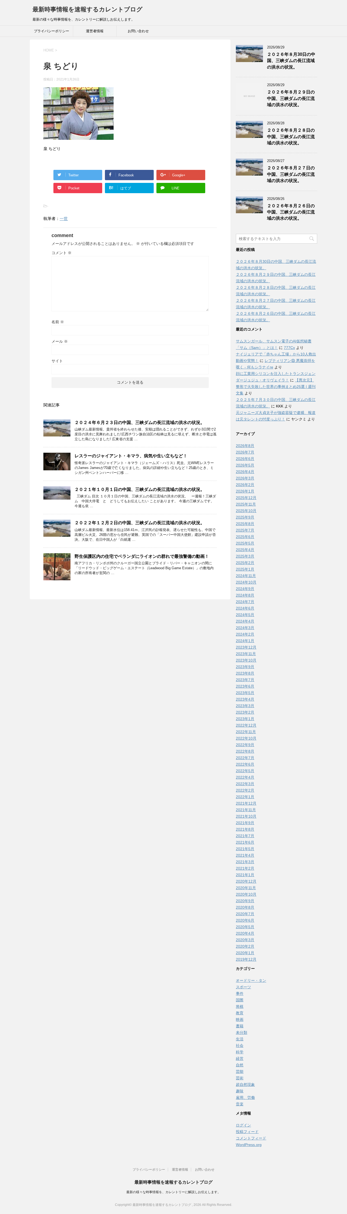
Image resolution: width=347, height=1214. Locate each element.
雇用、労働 (245, 1097)
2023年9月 (245, 667)
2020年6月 (245, 920)
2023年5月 (245, 693)
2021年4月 (245, 855)
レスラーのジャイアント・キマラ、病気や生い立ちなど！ (131, 456)
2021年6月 (245, 842)
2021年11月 (246, 810)
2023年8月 (245, 673)
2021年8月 (245, 829)
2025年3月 (245, 556)
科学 (239, 1052)
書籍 (239, 1026)
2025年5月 (245, 543)
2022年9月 (245, 745)
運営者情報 (95, 31)
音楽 (239, 1104)
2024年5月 (245, 615)
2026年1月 (245, 491)
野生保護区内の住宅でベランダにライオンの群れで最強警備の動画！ (142, 556)
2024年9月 (245, 589)
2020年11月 (246, 888)
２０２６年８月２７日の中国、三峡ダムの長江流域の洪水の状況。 (291, 174)
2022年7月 (245, 758)
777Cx (289, 347)
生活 (239, 1039)
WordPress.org (249, 1144)
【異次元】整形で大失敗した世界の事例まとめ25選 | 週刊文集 (276, 386)
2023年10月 (246, 660)
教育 (239, 1013)
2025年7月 (245, 530)
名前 (58, 322)
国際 (239, 1000)
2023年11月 (246, 654)
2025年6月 (245, 537)
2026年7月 (245, 452)
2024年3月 (245, 628)
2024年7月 (245, 602)
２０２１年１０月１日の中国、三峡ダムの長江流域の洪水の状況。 (140, 489)
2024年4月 (245, 621)
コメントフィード (251, 1138)
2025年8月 (245, 524)
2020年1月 (245, 953)
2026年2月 (245, 485)
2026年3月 (245, 478)
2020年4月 (245, 933)
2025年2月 (245, 563)
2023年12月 (246, 647)
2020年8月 (245, 907)
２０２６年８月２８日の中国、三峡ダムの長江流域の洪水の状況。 (291, 136)
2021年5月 (245, 849)
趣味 (239, 1091)
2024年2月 (245, 634)
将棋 (239, 1006)
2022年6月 (245, 764)
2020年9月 (245, 901)
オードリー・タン (251, 980)
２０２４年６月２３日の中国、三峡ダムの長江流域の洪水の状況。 (140, 422)
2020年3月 (245, 940)
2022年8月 (245, 751)
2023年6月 (245, 686)
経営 (239, 1058)
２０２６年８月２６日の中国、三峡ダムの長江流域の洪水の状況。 (291, 212)
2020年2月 (245, 946)
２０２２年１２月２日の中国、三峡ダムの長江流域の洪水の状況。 (140, 522)
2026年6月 (245, 459)
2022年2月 (245, 790)
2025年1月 (245, 569)
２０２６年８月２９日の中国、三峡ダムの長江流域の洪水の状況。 (291, 98)
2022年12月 (246, 725)
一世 (64, 218)
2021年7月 (245, 836)
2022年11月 (246, 732)
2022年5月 (245, 771)
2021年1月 (245, 875)
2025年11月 (246, 504)
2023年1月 (245, 719)
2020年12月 (246, 881)
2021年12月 (246, 803)
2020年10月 (246, 894)
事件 (239, 993)
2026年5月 (245, 465)
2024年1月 (245, 641)
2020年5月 (245, 927)
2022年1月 (245, 797)
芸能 (239, 1071)
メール (60, 341)
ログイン (243, 1125)
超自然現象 (245, 1084)
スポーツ (243, 987)
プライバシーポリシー (51, 31)
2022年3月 (245, 784)
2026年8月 (245, 445)
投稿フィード (247, 1131)
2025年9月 (245, 517)
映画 (239, 1019)
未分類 (241, 1032)
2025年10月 (246, 511)
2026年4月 (245, 472)
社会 (239, 1045)
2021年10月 (246, 816)
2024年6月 (245, 608)
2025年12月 (246, 498)
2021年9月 (245, 823)
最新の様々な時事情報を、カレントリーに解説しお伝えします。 (173, 1192)
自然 (239, 1065)
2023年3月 (245, 706)
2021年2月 (245, 868)
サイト (57, 361)
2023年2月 (245, 712)
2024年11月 (246, 576)
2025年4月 (245, 550)
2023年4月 (245, 699)
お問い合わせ (138, 31)
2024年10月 (246, 582)
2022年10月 (246, 738)
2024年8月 (245, 595)
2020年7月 (245, 914)
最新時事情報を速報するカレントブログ (88, 9)
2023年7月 (245, 680)
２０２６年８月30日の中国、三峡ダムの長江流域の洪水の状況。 (291, 60)
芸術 (239, 1078)
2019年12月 (246, 959)
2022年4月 (245, 777)
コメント (62, 253)
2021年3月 (245, 862)
